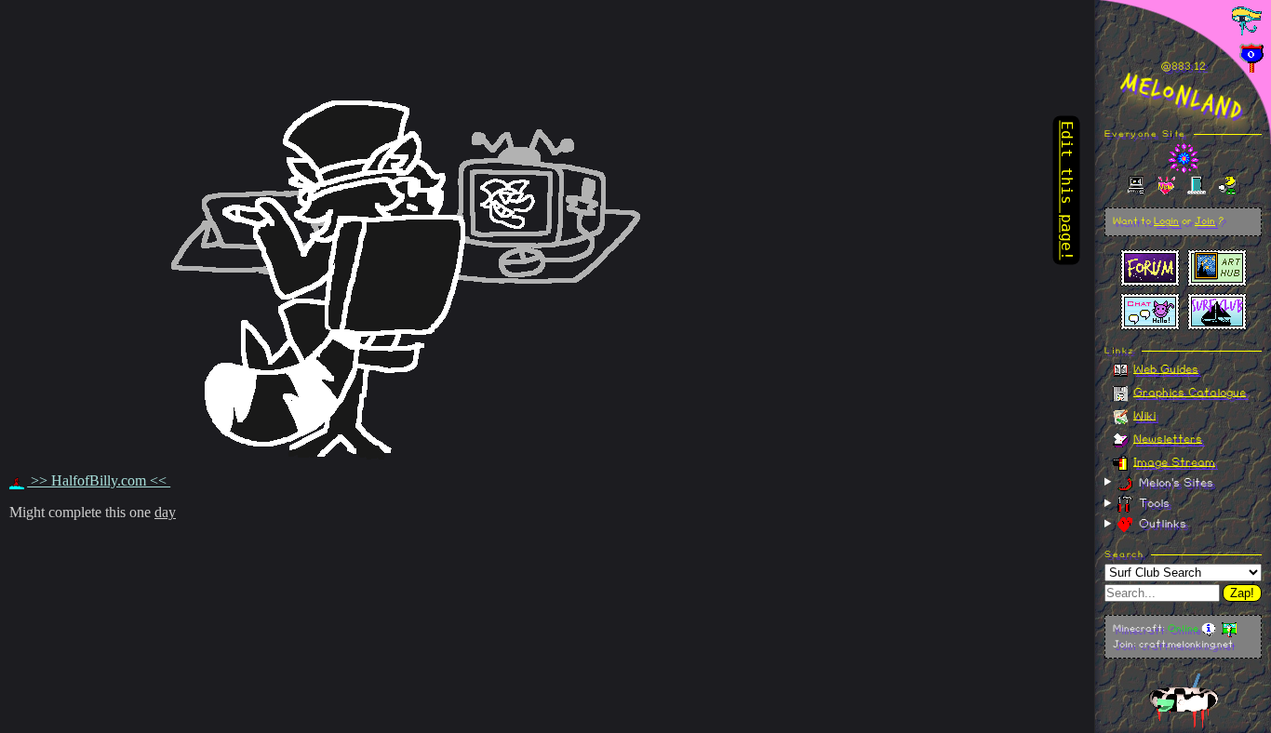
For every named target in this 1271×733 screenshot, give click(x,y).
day (165, 512)
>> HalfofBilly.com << (98, 480)
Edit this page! (1067, 190)
